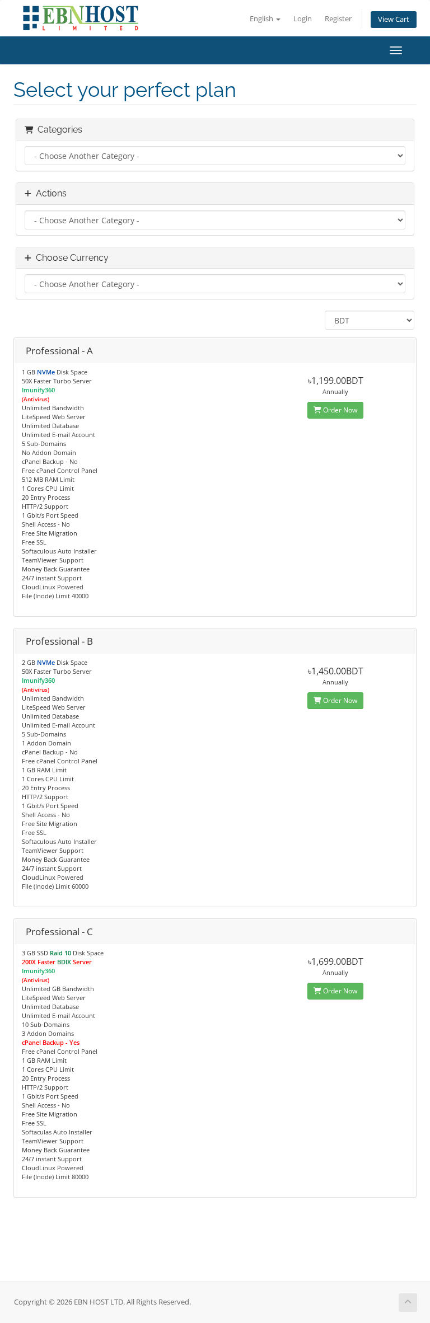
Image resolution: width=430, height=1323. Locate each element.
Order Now (339, 410)
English (262, 19)
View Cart (393, 19)
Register (338, 19)
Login (302, 19)
